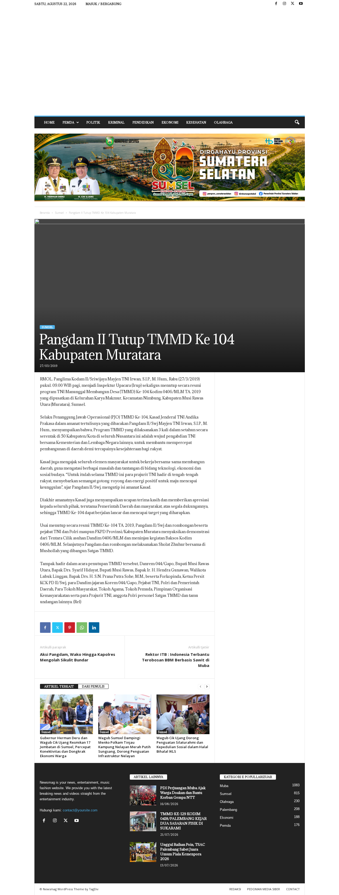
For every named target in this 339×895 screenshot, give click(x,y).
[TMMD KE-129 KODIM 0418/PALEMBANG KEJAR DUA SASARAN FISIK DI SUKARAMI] (143, 821)
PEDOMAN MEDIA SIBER (263, 889)
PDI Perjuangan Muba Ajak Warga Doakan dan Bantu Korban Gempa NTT (183, 792)
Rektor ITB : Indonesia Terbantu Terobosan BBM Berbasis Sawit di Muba (175, 660)
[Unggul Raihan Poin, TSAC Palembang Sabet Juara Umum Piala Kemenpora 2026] (143, 852)
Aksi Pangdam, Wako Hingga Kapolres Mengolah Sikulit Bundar (77, 657)
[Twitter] (57, 627)
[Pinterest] (69, 627)
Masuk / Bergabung (103, 4)
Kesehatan (196, 122)
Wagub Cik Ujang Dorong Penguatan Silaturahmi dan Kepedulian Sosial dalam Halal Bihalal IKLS (182, 744)
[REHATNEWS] (169, 62)
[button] (297, 122)
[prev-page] (200, 686)
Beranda (45, 213)
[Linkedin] (94, 627)
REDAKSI (235, 889)
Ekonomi (170, 122)
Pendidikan (143, 122)
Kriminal (116, 122)
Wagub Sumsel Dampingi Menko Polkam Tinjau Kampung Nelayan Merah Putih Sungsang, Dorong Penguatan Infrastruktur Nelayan (124, 746)
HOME (49, 122)
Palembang (228, 810)
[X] (292, 4)
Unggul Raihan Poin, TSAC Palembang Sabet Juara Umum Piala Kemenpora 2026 (182, 851)
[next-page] (206, 686)
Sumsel (59, 213)
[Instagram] (284, 4)
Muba (224, 786)
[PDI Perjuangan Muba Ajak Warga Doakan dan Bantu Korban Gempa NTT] (143, 795)
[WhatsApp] (82, 627)
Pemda (68, 122)
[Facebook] (276, 4)
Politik (93, 122)
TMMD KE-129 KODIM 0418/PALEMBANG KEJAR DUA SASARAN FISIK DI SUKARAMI (183, 820)
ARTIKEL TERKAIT (59, 686)
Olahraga (223, 122)
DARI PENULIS (93, 686)
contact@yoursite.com (80, 810)
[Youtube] (301, 4)
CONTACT (293, 889)
